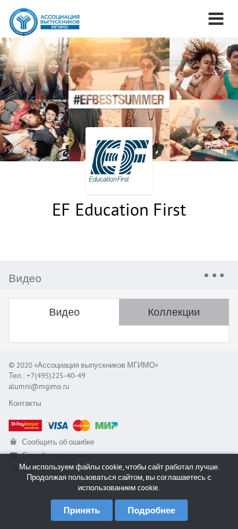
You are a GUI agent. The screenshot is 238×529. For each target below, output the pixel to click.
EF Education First (119, 209)
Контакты (25, 403)
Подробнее (151, 510)
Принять (82, 510)
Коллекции (174, 312)
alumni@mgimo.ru (39, 386)
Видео (64, 312)
